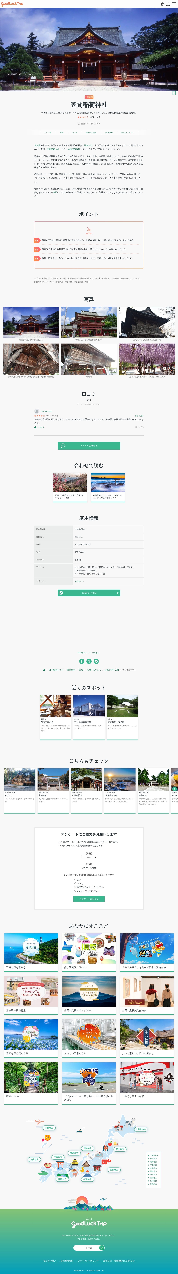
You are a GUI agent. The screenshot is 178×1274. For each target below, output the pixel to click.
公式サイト (79, 581)
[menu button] (174, 4)
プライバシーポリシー (88, 1261)
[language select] (162, 4)
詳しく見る (139, 416)
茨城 (81, 670)
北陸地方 (87, 1148)
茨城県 (37, 145)
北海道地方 (141, 1129)
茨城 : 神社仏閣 (112, 670)
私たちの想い (49, 1261)
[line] (96, 661)
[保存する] (174, 93)
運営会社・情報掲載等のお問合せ (119, 1261)
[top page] (44, 670)
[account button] (168, 4)
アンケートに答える (89, 899)
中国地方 (58, 1157)
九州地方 (34, 1159)
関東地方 (71, 670)
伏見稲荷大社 (53, 149)
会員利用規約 (67, 1261)
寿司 (55, 192)
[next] (174, 789)
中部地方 (87, 1179)
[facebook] (81, 661)
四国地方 (62, 1179)
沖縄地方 (49, 1128)
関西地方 (74, 1153)
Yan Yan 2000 (46, 411)
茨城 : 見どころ (94, 670)
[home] (12, 4)
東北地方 (120, 1149)
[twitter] (89, 661)
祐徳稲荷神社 (74, 149)
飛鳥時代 (88, 145)
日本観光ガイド (56, 670)
